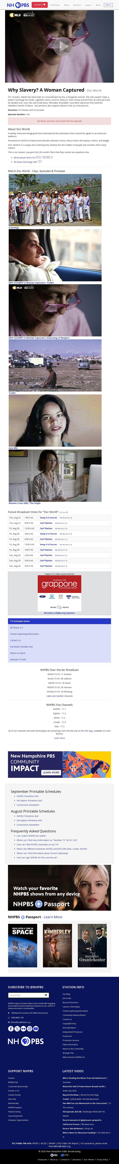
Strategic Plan (68, 1053)
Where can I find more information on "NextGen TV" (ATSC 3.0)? (47, 840)
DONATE (38, 4)
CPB (66, 1155)
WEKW (52, 1143)
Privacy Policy (102, 1159)
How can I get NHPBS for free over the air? (37, 857)
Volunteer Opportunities (18, 1120)
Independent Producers (72, 1032)
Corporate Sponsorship (18, 1086)
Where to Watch (17, 653)
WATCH (108, 5)
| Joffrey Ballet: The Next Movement (81, 1099)
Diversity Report (69, 1028)
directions (43, 1013)
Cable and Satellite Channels (59, 696)
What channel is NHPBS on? (74, 1057)
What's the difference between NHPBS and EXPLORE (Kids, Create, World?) (52, 848)
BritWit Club (13, 1082)
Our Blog (66, 994)
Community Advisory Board (74, 1015)
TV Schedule (55, 5)
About (98, 5)
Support (88, 5)
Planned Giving (14, 1111)
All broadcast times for (33, 157)
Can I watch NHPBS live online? (31, 835)
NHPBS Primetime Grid (27, 796)
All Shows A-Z (16, 627)
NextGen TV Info (18, 659)
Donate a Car (13, 1090)
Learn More (59, 738)
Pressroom (67, 1036)
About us (53, 1159)
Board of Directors (70, 1002)
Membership (13, 1103)
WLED (44, 1143)
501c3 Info (67, 998)
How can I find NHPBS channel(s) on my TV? (37, 844)
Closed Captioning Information (24, 634)
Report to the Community (73, 1049)
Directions (77, 1159)
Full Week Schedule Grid (21, 646)
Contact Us (15, 640)
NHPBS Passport (15, 1107)
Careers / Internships (71, 1007)
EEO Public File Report (67, 1143)
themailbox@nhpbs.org (20, 1022)
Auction (11, 1078)
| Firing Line (78, 1128)
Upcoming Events (15, 1116)
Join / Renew (89, 1159)
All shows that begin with (28, 162)
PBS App (89, 730)
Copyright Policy (69, 1023)
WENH (35, 1143)
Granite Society (14, 1095)
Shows (66, 5)
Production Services (71, 1040)
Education (77, 5)
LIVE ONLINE (67, 730)
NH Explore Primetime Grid (29, 800)
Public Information (70, 1044)
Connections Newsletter (28, 805)
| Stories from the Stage (81, 1095)
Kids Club (12, 1099)
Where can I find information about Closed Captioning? (42, 853)
